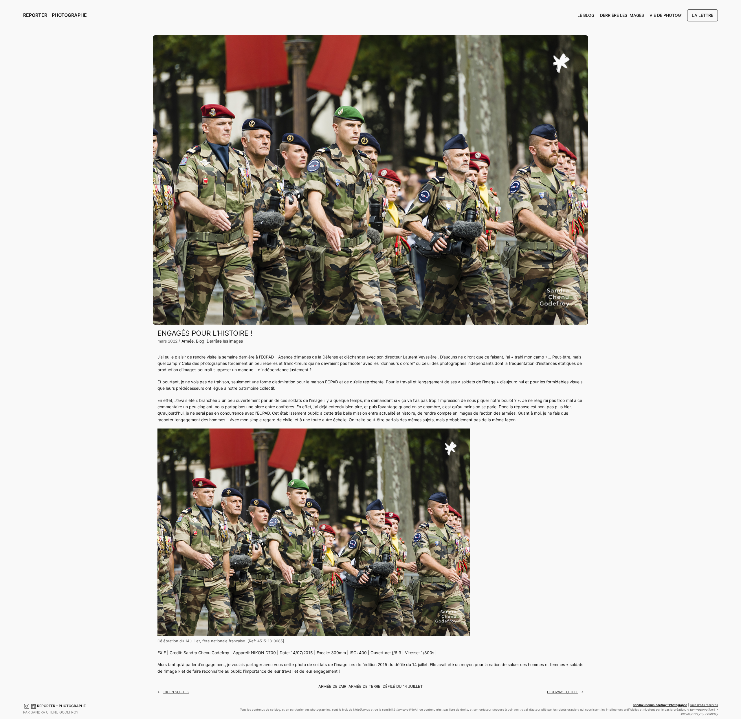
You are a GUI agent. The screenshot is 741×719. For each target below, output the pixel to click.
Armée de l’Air (332, 686)
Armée (187, 341)
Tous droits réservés (704, 705)
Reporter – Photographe (55, 15)
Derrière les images (225, 341)
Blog (200, 341)
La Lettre (702, 15)
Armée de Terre (364, 686)
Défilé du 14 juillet (403, 686)
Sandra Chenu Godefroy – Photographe (660, 705)
